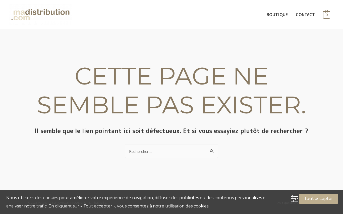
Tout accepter (318, 198)
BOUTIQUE (277, 14)
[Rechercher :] (171, 151)
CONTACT (305, 14)
